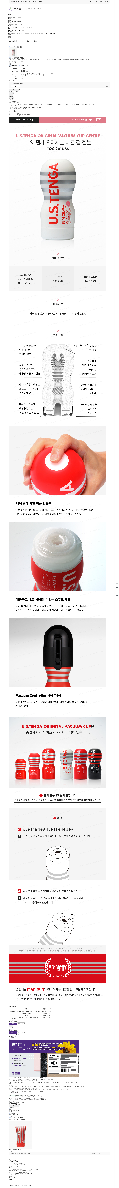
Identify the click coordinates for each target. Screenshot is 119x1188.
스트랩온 (19, 21)
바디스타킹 (19, 33)
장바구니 (11, 90)
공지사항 (11, 1179)
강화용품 (17, 24)
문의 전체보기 (21, 1032)
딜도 (9, 21)
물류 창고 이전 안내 (96, 1153)
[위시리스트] (19, 89)
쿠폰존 (106, 1)
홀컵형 (12, 24)
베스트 (9, 14)
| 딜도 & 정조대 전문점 (34, 1)
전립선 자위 (26, 27)
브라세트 (30, 33)
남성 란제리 (53, 33)
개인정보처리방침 (23, 1153)
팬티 (34, 33)
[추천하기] (27, 65)
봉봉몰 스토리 (12, 1177)
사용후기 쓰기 (13, 1023)
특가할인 (10, 17)
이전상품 (11, 91)
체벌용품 (20, 30)
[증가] (19, 86)
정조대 (20, 24)
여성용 (9, 20)
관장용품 (31, 27)
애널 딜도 (10, 27)
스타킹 (36, 33)
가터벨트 (41, 33)
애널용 (9, 25)
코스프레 (14, 33)
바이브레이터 (13, 21)
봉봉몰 (17, 8)
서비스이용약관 (14, 1153)
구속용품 (15, 30)
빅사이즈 (10, 33)
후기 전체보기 (21, 1023)
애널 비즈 (20, 27)
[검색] (59, 8)
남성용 (9, 23)
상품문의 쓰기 (13, 1032)
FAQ (90, 1)
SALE (9, 15)
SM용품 (9, 28)
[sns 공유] (10, 64)
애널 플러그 (15, 27)
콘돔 (9, 36)
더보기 (11, 1026)
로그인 (106, 8)
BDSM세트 (10, 30)
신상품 (9, 18)
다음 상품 (16, 91)
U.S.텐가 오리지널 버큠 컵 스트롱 (17, 1119)
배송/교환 (11, 98)
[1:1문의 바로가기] (13, 1161)
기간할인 (19, 17)
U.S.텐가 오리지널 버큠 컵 (15, 1110)
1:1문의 (95, 1)
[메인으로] (9, 45)
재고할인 (14, 17)
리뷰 (10, 95)
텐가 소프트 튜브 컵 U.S (15, 1149)
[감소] (12, 86)
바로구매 (16, 90)
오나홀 (9, 24)
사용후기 (100, 1)
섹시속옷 (10, 31)
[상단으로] (117, 1186)
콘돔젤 (9, 34)
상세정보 (11, 93)
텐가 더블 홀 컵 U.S (14, 1114)
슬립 (23, 33)
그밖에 (9, 37)
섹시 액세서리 (46, 33)
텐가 (22, 78)
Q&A (11, 96)
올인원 (26, 33)
